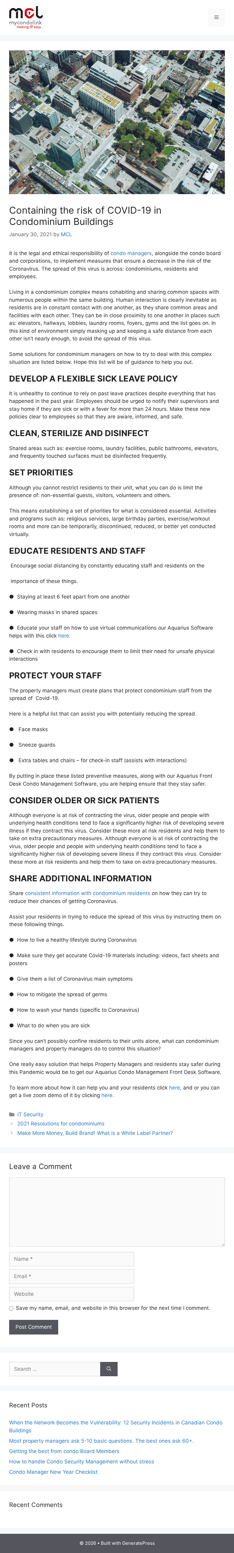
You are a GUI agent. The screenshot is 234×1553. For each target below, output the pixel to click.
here (63, 636)
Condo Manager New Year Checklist (53, 1472)
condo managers (131, 253)
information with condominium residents (101, 893)
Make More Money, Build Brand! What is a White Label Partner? (95, 1133)
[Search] (109, 1369)
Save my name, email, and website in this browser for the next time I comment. (113, 1308)
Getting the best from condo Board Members (64, 1451)
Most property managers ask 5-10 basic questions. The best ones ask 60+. (101, 1441)
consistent (38, 893)
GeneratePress (138, 1543)
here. (107, 1095)
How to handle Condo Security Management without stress (81, 1462)
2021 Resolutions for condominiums (61, 1124)
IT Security (30, 1114)
